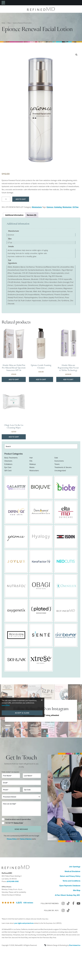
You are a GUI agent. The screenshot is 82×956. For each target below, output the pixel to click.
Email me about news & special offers (18, 819)
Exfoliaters (8, 464)
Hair (31, 457)
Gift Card (8, 470)
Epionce (50, 207)
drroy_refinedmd (52, 715)
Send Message (21, 829)
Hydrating (58, 207)
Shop (9, 23)
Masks (32, 467)
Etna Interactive (74, 945)
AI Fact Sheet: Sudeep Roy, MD (67, 895)
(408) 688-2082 (13, 881)
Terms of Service (26, 839)
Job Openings (74, 866)
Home (3, 23)
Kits (30, 460)
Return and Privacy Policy (70, 876)
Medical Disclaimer (72, 871)
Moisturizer (67, 207)
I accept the (9, 822)
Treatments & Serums (62, 467)
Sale (56, 457)
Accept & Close (22, 713)
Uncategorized (60, 470)
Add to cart (21, 199)
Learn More (6, 705)
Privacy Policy (12, 839)
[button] (76, 55)
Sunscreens (59, 460)
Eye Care (7, 467)
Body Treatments (11, 457)
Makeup (32, 464)
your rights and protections (24, 923)
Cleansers (8, 460)
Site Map (76, 890)
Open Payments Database (69, 885)
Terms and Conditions (71, 880)
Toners (57, 464)
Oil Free (75, 207)
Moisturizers (37, 207)
